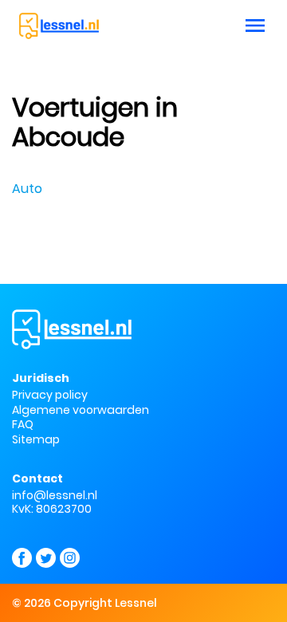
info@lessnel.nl (54, 495)
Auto (27, 188)
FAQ (22, 424)
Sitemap (36, 439)
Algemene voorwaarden (80, 410)
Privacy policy (50, 395)
